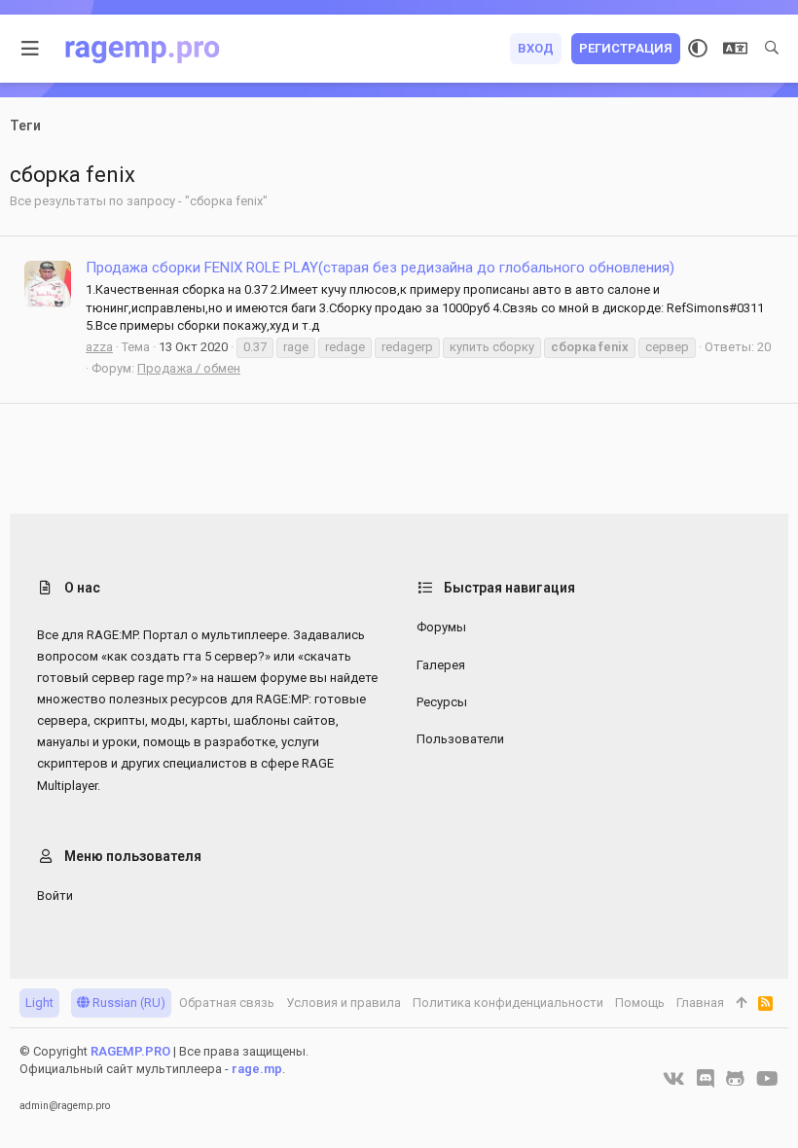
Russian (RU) (127, 1002)
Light (39, 1002)
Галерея (441, 665)
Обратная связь (226, 1002)
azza (99, 347)
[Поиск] (771, 48)
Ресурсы (442, 702)
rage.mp (257, 1068)
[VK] (674, 1079)
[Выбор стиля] (697, 48)
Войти (55, 895)
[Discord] (705, 1079)
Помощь (640, 1002)
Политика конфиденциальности (508, 1002)
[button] (31, 48)
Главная (700, 1002)
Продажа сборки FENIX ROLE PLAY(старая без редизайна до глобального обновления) (380, 267)
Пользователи (460, 739)
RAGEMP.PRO (130, 1051)
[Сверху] (741, 1003)
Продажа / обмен (188, 368)
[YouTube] (767, 1079)
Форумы (441, 627)
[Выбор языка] (735, 48)
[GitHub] (735, 1079)
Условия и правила (343, 1002)
